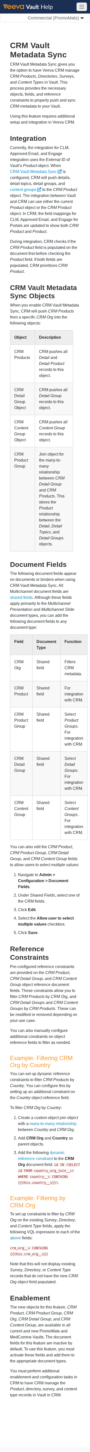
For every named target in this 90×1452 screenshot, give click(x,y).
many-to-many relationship (53, 1124)
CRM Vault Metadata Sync (33, 171)
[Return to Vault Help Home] (30, 6)
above (15, 1238)
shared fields (21, 597)
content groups (23, 189)
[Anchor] (50, 137)
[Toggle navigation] (81, 6)
